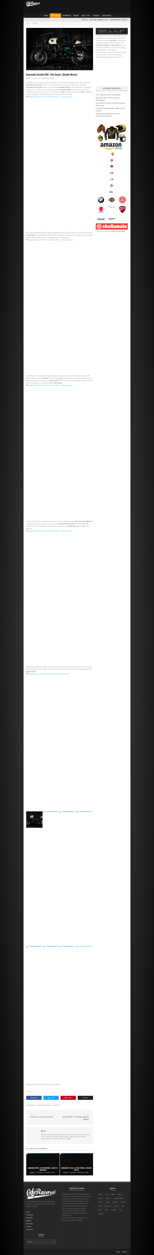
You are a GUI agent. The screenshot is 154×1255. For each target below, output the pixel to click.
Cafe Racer (55, 15)
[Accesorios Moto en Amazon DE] (112, 166)
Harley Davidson (119, 1198)
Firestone (108, 1198)
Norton (117, 1206)
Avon (107, 1194)
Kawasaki (29, 1091)
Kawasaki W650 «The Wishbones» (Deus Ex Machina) (76, 1117)
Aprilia (101, 1194)
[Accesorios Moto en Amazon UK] (112, 160)
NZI (123, 1206)
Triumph (113, 1210)
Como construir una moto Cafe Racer (41, 1116)
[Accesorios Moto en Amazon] (112, 136)
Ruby (100, 1210)
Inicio (46, 15)
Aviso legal (124, 1251)
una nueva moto (62, 83)
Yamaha (101, 1213)
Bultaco (120, 1194)
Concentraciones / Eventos (118, 19)
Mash (100, 1206)
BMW (113, 1194)
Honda (101, 1202)
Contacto (85, 19)
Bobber (76, 15)
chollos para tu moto (118, 231)
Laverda (123, 1202)
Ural (120, 1210)
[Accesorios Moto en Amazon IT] (112, 179)
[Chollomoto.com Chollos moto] (112, 229)
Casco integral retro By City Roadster (108, 95)
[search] (53, 1242)
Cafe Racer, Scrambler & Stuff (99, 19)
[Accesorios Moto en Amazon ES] (112, 154)
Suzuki (106, 1210)
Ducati (100, 1198)
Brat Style (86, 15)
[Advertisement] (112, 70)
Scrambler (66, 15)
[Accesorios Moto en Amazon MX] (112, 192)
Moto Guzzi (108, 1206)
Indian (107, 1202)
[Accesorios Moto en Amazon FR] (112, 173)
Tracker (96, 15)
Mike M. (29, 78)
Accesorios (106, 15)
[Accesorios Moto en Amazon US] (112, 186)
